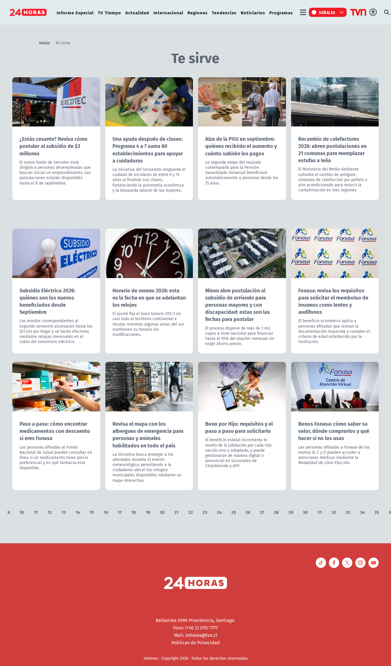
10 (21, 512)
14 (78, 512)
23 (205, 512)
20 (162, 512)
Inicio (44, 42)
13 (64, 512)
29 (291, 512)
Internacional (168, 12)
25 (233, 512)
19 (148, 512)
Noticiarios (253, 12)
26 (248, 512)
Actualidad (137, 12)
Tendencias (224, 12)
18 (133, 512)
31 (319, 512)
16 (106, 512)
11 (36, 512)
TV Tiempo (109, 12)
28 (276, 512)
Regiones (197, 12)
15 (92, 512)
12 (50, 512)
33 (348, 512)
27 (262, 512)
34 (362, 512)
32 (333, 512)
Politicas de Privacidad (195, 642)
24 (219, 512)
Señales (327, 12)
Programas (281, 12)
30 (305, 512)
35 (376, 512)
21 (176, 512)
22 (190, 512)
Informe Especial (75, 12)
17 (120, 512)
